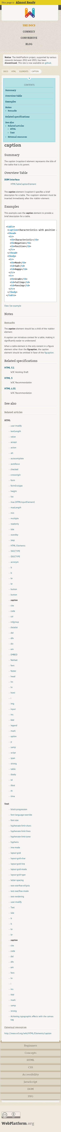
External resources (17, 137)
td (12, 779)
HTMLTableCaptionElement (23, 184)
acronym (15, 562)
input (13, 709)
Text (12, 133)
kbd (12, 720)
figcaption (49, 352)
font (12, 665)
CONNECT (29, 31)
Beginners (30, 1045)
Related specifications (17, 117)
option (14, 736)
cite (12, 605)
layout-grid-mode (19, 869)
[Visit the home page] (30, 13)
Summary (10, 90)
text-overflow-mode (20, 891)
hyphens (15, 842)
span (13, 758)
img (12, 703)
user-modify (16, 425)
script (13, 752)
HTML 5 (8, 378)
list (12, 496)
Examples (10, 101)
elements (23, 71)
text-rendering (17, 896)
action (13, 447)
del (12, 632)
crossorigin (16, 474)
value (13, 436)
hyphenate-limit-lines (20, 831)
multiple (15, 518)
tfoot (13, 785)
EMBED (14, 654)
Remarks (12, 110)
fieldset (14, 660)
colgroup (15, 621)
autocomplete (17, 458)
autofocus (15, 463)
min (12, 513)
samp (13, 747)
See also (9, 122)
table (13, 769)
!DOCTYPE (15, 551)
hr (12, 687)
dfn (12, 638)
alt (12, 453)
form (13, 480)
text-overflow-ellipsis (20, 885)
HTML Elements (18, 545)
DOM (30, 1089)
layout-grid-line (18, 863)
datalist (14, 627)
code (13, 611)
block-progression (19, 809)
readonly (15, 523)
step (13, 540)
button (14, 589)
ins (12, 714)
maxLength (16, 507)
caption (35, 71)
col (12, 616)
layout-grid (16, 852)
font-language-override (21, 814)
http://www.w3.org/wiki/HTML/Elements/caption (27, 1033)
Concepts (30, 1053)
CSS (30, 1067)
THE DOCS (29, 25)
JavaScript (30, 1082)
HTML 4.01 (10, 388)
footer (13, 671)
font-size (14, 820)
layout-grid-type (18, 874)
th (12, 790)
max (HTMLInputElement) (23, 502)
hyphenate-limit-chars (21, 825)
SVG (30, 1096)
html (13, 71)
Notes (8, 107)
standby (14, 534)
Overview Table (13, 96)
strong (14, 763)
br (12, 578)
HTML (13, 129)
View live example (12, 305)
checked (14, 469)
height (14, 491)
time (13, 796)
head (13, 676)
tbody (13, 774)
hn (12, 681)
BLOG (28, 44)
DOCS (5, 71)
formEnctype (17, 485)
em (12, 649)
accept (14, 442)
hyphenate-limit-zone (20, 836)
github (48, 62)
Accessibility (30, 1074)
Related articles (16, 126)
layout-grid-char (18, 858)
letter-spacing (17, 880)
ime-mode (15, 847)
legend (14, 725)
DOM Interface (12, 179)
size (12, 529)
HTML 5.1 (9, 367)
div (12, 643)
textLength (16, 431)
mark (13, 730)
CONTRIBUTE (29, 38)
